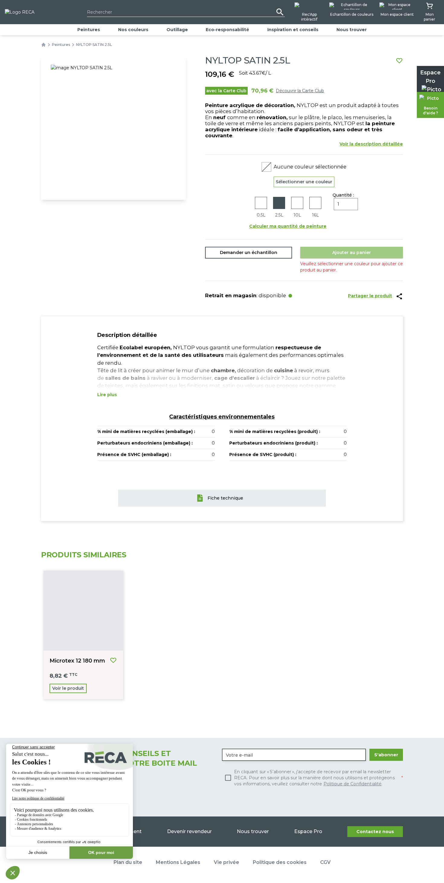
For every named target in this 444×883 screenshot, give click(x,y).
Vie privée (226, 862)
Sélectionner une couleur (304, 181)
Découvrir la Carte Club (300, 90)
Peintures (88, 29)
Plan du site (128, 862)
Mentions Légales (178, 862)
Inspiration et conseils (292, 29)
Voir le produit (68, 688)
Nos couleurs (133, 29)
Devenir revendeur (189, 831)
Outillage (177, 29)
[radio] (261, 207)
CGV (325, 862)
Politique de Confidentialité (352, 784)
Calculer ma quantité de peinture (288, 226)
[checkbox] (312, 778)
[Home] (43, 44)
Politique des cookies (280, 862)
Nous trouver (351, 29)
